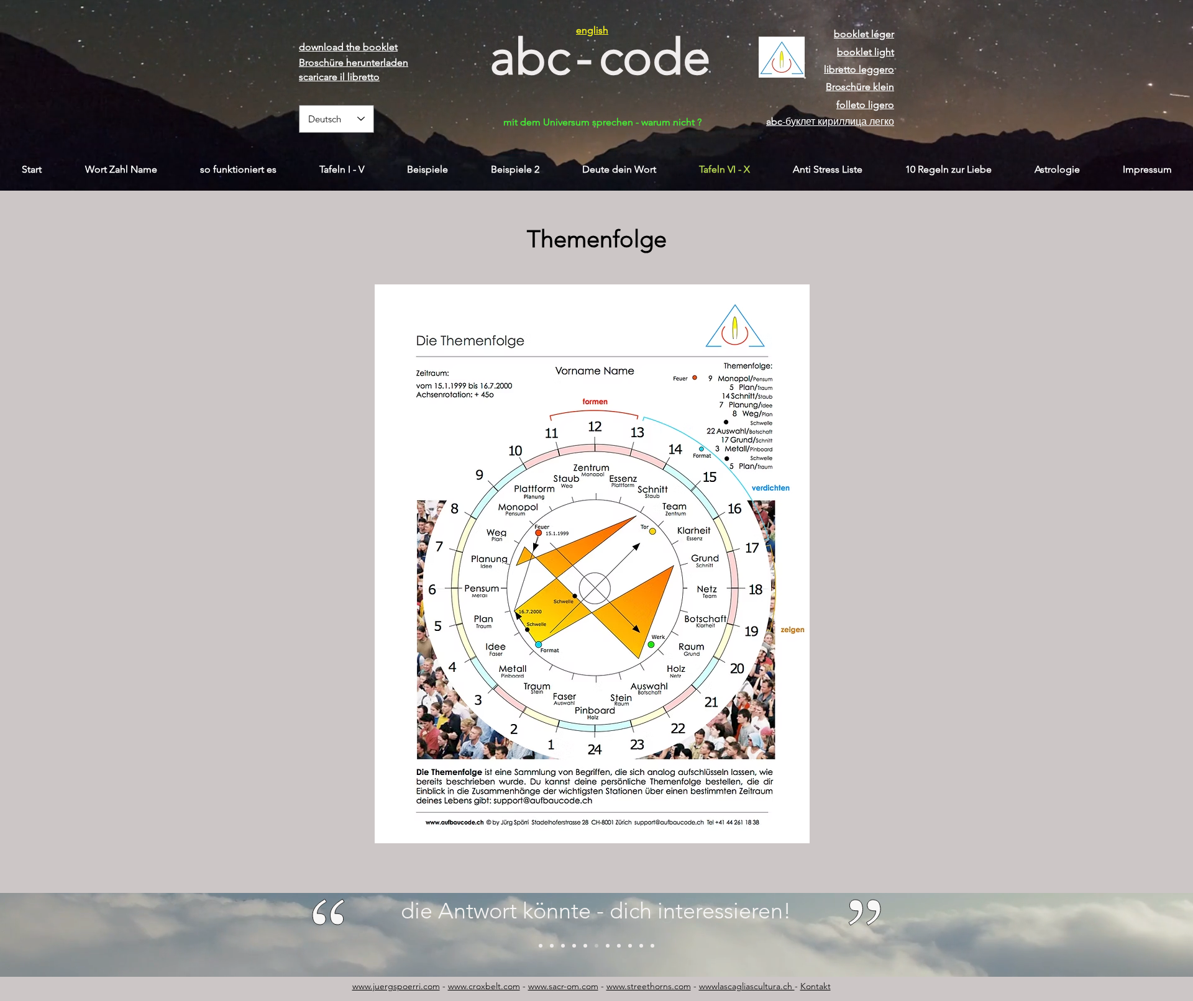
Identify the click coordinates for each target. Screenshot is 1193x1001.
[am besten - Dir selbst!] (619, 946)
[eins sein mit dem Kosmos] (540, 946)
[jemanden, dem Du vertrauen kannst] (608, 946)
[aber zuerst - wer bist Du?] (574, 946)
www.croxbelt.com (484, 986)
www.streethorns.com (648, 986)
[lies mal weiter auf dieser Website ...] (641, 946)
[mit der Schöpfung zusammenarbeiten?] (552, 946)
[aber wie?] (630, 946)
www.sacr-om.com (563, 986)
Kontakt (815, 986)
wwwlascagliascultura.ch (747, 986)
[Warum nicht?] (563, 946)
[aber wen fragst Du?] (596, 946)
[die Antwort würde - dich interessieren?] (585, 946)
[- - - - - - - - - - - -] (652, 946)
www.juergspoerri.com (396, 986)
